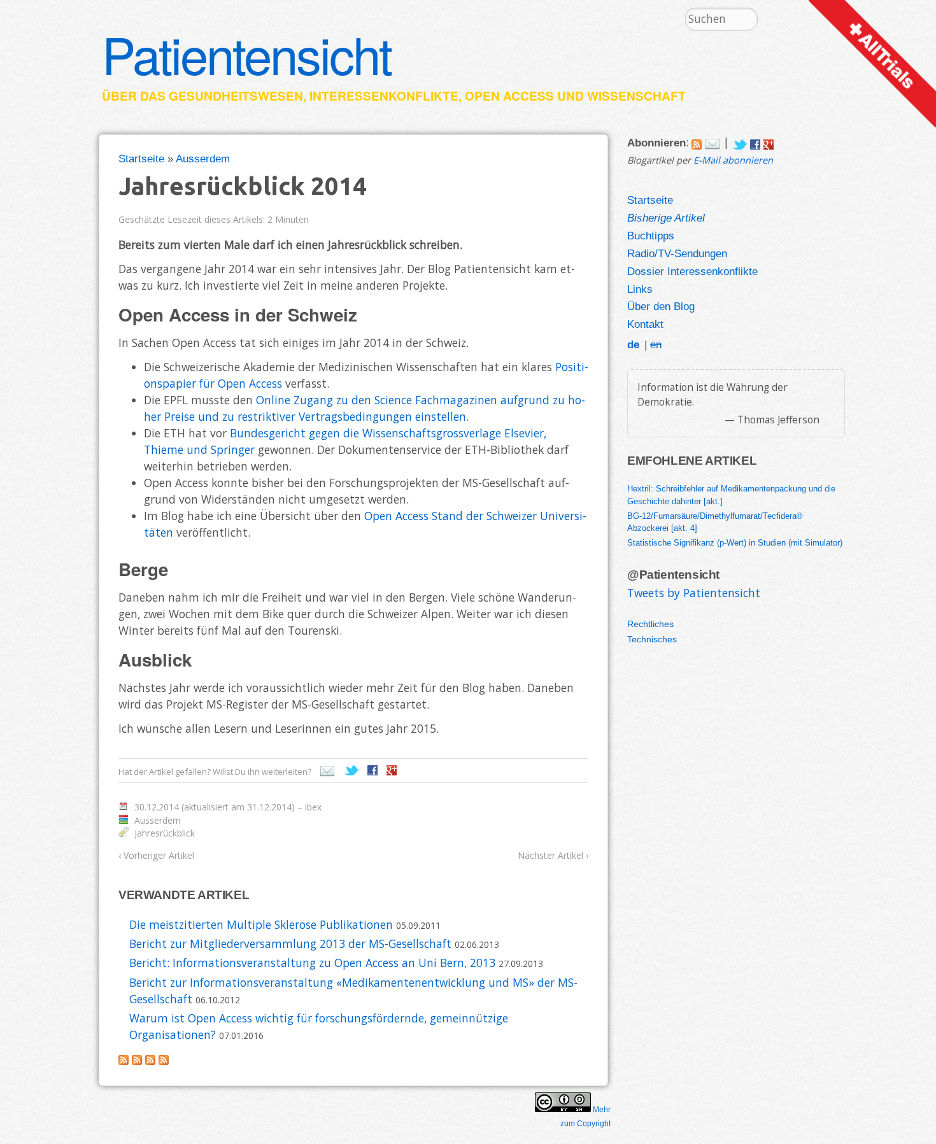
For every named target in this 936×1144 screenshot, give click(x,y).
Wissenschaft (636, 95)
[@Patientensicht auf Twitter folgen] (739, 142)
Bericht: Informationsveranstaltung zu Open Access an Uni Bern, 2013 (312, 962)
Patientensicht (246, 53)
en (656, 344)
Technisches (652, 639)
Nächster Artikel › (553, 855)
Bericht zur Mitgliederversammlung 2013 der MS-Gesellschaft (290, 943)
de (633, 344)
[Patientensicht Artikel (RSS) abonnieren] (137, 1060)
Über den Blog (661, 306)
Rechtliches (650, 624)
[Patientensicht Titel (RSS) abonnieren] (164, 1060)
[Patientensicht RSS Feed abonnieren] (696, 142)
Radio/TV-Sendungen (677, 253)
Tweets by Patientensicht (693, 592)
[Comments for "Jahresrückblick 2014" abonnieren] (123, 1060)
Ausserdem (203, 158)
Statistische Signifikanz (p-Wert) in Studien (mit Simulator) (734, 542)
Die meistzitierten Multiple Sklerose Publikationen (261, 924)
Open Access (509, 95)
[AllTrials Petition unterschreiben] (872, 123)
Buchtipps (650, 235)
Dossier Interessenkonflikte (692, 271)
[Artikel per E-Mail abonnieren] (712, 142)
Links (640, 289)
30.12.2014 (156, 807)
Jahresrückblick (164, 833)
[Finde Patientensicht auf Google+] (768, 142)
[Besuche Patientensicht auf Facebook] (755, 142)
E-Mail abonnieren (733, 160)
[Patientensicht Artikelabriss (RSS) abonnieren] (150, 1060)
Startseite (141, 158)
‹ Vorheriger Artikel (156, 855)
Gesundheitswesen (236, 95)
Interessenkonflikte (383, 95)
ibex (313, 807)
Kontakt (645, 324)
